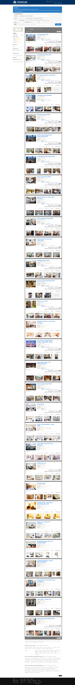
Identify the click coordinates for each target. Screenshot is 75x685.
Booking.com (47, 40)
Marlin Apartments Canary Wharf (45, 218)
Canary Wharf (39, 35)
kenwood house (38, 668)
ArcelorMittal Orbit (27, 672)
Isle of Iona (58, 647)
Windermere (30, 647)
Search (58, 24)
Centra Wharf (40, 404)
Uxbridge (26, 648)
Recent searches (57, 1)
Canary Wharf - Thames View (44, 599)
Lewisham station (33, 660)
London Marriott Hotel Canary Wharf (46, 156)
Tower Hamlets (56, 650)
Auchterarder (49, 647)
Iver (52, 648)
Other (59, 650)
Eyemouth (34, 648)
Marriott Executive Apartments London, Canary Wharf (44, 135)
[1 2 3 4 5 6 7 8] (21, 22)
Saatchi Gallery (48, 668)
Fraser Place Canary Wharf (43, 114)
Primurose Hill (43, 668)
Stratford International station (57, 658)
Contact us (60, 3)
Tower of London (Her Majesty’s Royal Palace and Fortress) (39, 667)
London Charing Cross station (29, 659)
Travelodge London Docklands (44, 95)
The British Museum (27, 667)
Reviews (15, 44)
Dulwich (52, 651)
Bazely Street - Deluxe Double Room (46, 618)
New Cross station (45, 659)
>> (60, 31)
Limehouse (39, 302)
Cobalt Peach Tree (41, 463)
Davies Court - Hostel (42, 301)
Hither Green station (57, 659)
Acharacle (43, 648)
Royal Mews (53, 668)
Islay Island (26, 647)
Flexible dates (22, 20)
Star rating (16, 36)
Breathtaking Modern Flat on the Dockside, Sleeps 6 (45, 542)
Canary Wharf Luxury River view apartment (45, 444)
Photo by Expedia (28, 62)
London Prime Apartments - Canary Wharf (45, 425)
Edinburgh (34, 647)
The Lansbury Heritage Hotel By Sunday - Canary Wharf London (45, 341)
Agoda (56, 40)
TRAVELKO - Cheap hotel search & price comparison (20, 2)
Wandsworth (40, 651)
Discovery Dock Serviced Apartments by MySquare (46, 580)
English (48, 1)
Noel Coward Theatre (54, 669)
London (43, 35)
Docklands (51, 650)
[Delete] (22, 61)
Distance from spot (17, 59)
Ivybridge (50, 648)
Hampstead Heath (51, 667)
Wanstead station (49, 658)
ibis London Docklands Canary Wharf (46, 75)
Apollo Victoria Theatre (28, 669)
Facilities (15, 57)
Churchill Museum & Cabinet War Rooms (44, 669)
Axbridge (29, 648)
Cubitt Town (39, 446)
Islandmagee (39, 648)
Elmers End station (54, 660)
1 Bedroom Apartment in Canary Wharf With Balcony (45, 561)
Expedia (42, 40)
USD (51, 1)
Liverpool (45, 647)
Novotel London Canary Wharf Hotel (46, 280)
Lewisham (44, 651)
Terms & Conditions (23, 680)
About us (55, 3)
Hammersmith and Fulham (45, 650)
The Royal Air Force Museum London (30, 668)
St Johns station (51, 659)
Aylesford (46, 648)
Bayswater (55, 651)
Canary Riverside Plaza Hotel (44, 54)
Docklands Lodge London (43, 260)
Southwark (48, 651)
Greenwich (36, 651)
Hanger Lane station (43, 658)
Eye (32, 648)
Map (46, 85)
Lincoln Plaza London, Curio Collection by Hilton (44, 363)
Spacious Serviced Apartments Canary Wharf (44, 239)
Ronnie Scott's (56, 667)
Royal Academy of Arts (35, 669)
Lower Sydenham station (47, 660)
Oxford (38, 647)
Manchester (41, 647)
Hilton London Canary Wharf (44, 176)
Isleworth (54, 647)
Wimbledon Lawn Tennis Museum (35, 672)
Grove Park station (27, 660)
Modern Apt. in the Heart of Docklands (43, 522)
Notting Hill (36, 650)
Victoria (40, 650)
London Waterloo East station (38, 659)
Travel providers (34, 680)
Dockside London (41, 483)
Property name (16, 53)
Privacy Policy (29, 680)
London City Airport (27, 658)
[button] (40, 37)
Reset (22, 34)
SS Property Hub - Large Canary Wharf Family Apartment (45, 503)
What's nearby (58, 85)
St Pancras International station (35, 658)
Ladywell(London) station (39, 660)
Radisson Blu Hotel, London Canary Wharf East (45, 198)
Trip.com (52, 40)
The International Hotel (42, 34)
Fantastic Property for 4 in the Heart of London (46, 322)
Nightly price (16, 48)
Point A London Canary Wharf (44, 383)
